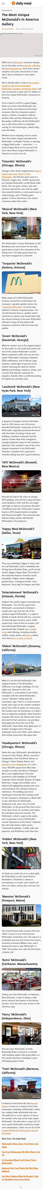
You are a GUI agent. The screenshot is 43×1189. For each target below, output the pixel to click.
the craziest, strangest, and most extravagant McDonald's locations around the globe (20, 85)
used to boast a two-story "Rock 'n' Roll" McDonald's (21, 174)
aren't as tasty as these (21, 638)
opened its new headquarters (15, 764)
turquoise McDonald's (12, 307)
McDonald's (17, 62)
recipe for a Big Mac (31, 65)
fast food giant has (13, 68)
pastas (29, 635)
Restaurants (7, 10)
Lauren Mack (8, 29)
